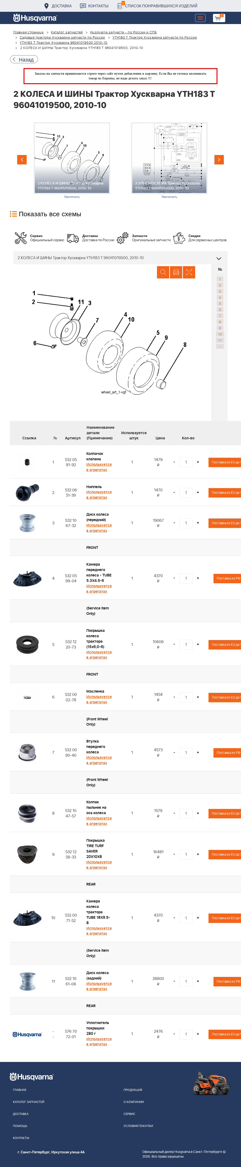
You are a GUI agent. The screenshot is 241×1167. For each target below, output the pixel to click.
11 (220, 340)
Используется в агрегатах (99, 467)
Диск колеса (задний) (97, 975)
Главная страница (28, 32)
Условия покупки (138, 1126)
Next (219, 159)
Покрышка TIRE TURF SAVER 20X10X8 (95, 849)
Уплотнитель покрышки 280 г (97, 1028)
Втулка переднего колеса (95, 747)
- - (220, 346)
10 (220, 334)
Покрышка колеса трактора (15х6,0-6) (95, 639)
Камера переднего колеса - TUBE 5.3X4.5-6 (99, 573)
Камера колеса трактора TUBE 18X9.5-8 (98, 912)
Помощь (20, 1126)
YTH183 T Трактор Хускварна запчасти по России (154, 37)
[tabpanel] (72, 160)
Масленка (95, 691)
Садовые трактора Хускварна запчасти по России (62, 37)
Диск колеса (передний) (97, 517)
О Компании (134, 1102)
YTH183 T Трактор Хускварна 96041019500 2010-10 (64, 43)
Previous (22, 159)
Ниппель (94, 487)
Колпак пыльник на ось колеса (96, 807)
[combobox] (120, 257)
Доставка (62, 5)
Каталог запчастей (67, 32)
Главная (19, 1090)
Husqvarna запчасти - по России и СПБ (123, 32)
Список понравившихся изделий (159, 4)
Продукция (133, 1090)
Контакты (98, 5)
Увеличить (72, 196)
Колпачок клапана (94, 456)
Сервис (129, 1114)
